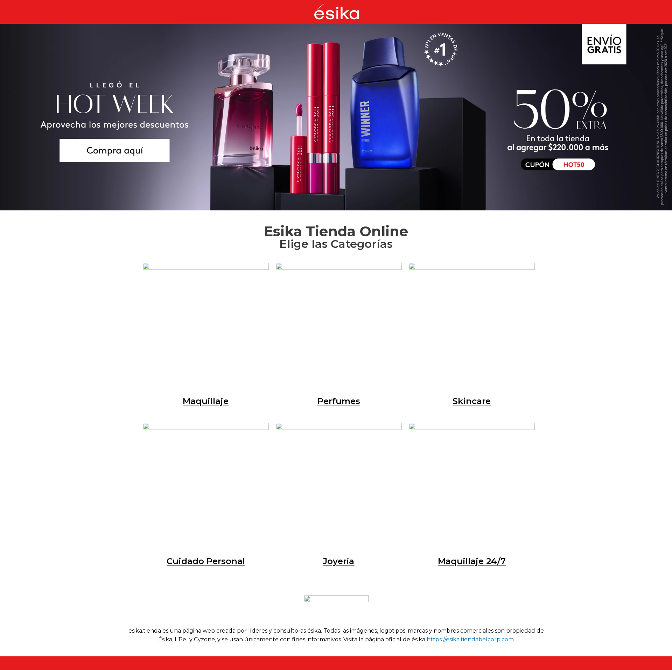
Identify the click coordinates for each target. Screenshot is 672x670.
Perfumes (338, 401)
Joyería (338, 561)
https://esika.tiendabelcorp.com (470, 639)
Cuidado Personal (206, 561)
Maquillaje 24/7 (472, 561)
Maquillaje (206, 401)
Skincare (472, 401)
